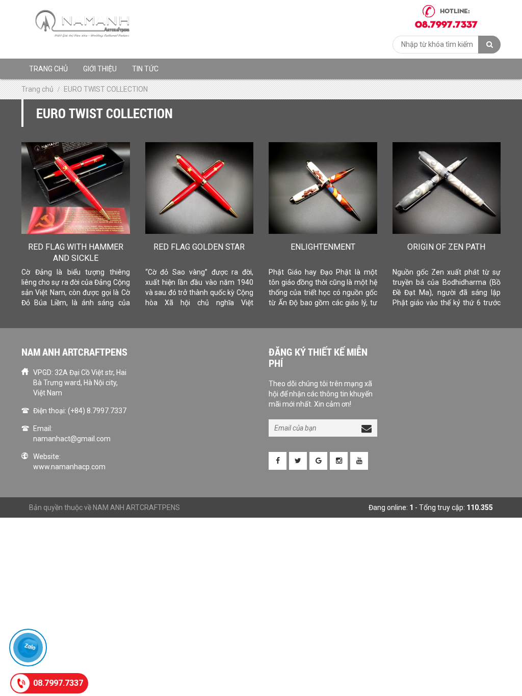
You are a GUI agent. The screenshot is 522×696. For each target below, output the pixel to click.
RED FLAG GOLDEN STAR (199, 247)
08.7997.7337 (58, 683)
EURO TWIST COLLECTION (106, 89)
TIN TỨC (145, 69)
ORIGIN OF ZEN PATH (446, 247)
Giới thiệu (100, 69)
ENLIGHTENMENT (323, 247)
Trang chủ (48, 69)
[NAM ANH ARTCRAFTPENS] (85, 23)
